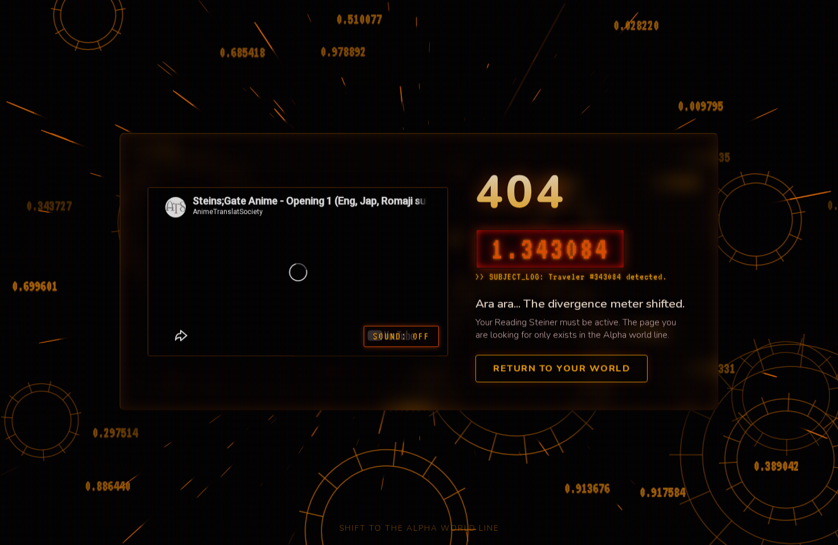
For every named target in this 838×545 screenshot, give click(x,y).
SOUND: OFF (401, 335)
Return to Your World (561, 367)
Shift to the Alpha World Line (419, 528)
